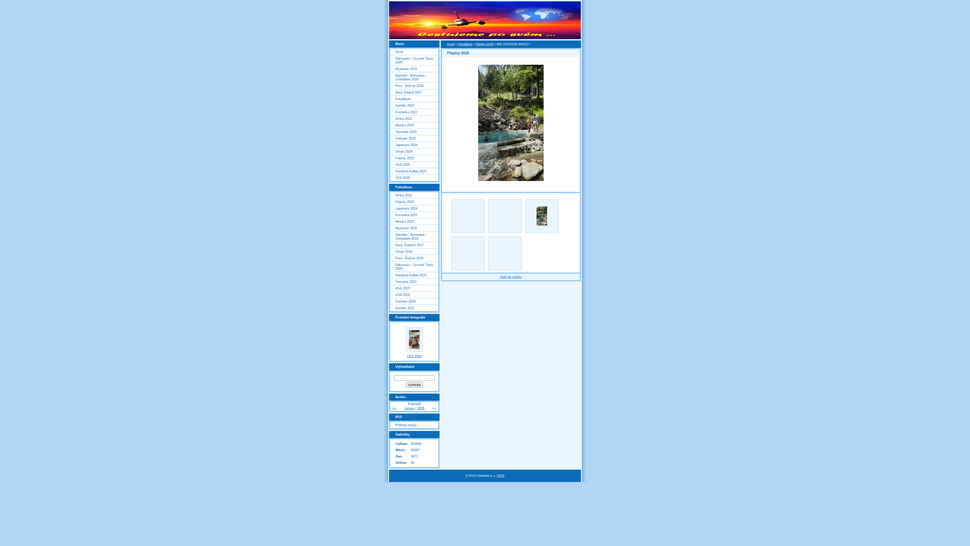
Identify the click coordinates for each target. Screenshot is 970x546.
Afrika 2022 (403, 119)
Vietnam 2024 (405, 138)
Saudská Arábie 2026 (410, 171)
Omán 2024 (403, 151)
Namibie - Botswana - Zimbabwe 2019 (411, 77)
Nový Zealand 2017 (409, 245)
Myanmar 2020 (406, 69)
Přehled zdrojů (405, 425)
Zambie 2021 (404, 105)
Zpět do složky (511, 277)
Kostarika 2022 (406, 112)
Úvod (450, 44)
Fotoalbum (465, 44)
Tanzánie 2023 (406, 132)
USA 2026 (402, 178)
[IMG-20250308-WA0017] (541, 216)
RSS (501, 475)
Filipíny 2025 (484, 44)
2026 (420, 408)
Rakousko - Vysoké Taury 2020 (414, 60)
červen (409, 408)
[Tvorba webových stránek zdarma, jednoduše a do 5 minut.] (495, 476)
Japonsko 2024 (406, 145)
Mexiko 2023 (404, 125)
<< (394, 408)
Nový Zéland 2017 (408, 92)
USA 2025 (402, 165)
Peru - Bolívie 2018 (409, 86)
